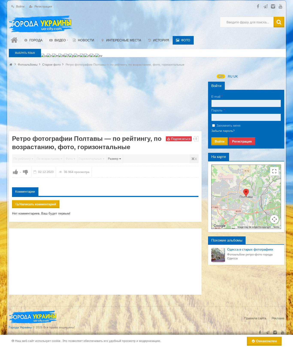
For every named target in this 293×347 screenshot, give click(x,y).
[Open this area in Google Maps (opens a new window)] (220, 226)
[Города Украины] (41, 24)
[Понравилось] (15, 171)
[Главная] (15, 40)
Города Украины (20, 327)
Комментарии (25, 191)
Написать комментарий (37, 204)
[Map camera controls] (274, 219)
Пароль (216, 110)
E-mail (215, 96)
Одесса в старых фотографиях (250, 249)
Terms (276, 227)
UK (235, 76)
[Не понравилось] (25, 171)
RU (221, 76)
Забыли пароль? (223, 130)
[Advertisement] (105, 101)
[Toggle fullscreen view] (274, 171)
